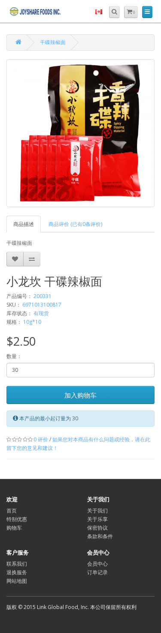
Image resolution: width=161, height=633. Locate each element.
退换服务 (16, 572)
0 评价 (40, 439)
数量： (14, 356)
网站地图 (16, 581)
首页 (11, 510)
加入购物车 (80, 395)
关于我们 (97, 510)
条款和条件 (100, 536)
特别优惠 (16, 519)
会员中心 (97, 563)
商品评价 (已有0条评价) (75, 224)
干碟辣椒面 (53, 42)
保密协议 (97, 527)
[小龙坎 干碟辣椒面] (80, 133)
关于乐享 (97, 519)
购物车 (14, 527)
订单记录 (97, 572)
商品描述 (23, 224)
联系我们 (16, 563)
